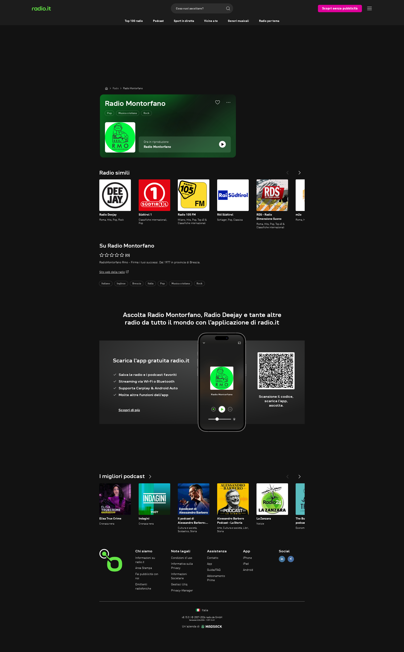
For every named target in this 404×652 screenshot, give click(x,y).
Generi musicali (238, 21)
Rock (146, 113)
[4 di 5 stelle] (116, 255)
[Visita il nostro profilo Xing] (290, 559)
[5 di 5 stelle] (121, 255)
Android (248, 570)
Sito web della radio (112, 272)
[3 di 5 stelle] (111, 255)
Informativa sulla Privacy (182, 566)
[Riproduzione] (222, 144)
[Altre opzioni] (228, 102)
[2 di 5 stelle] (106, 255)
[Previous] (287, 171)
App (209, 563)
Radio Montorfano (157, 147)
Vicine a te (211, 21)
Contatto (212, 558)
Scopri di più (129, 410)
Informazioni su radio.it (145, 560)
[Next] (300, 171)
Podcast (158, 21)
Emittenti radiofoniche (143, 586)
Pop (109, 113)
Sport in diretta (184, 21)
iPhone (247, 558)
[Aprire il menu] (369, 8)
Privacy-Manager (182, 590)
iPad (246, 563)
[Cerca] (228, 8)
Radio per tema (269, 21)
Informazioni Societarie (179, 576)
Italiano (105, 283)
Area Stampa (143, 568)
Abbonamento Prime (216, 578)
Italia (150, 283)
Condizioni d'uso (181, 558)
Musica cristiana (127, 113)
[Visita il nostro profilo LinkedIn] (282, 559)
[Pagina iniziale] (106, 88)
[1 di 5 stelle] (101, 255)
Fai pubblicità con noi (146, 576)
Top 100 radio (134, 21)
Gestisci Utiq (179, 584)
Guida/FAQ (214, 570)
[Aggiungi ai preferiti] (217, 102)
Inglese (121, 283)
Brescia (136, 283)
